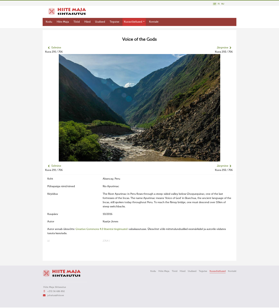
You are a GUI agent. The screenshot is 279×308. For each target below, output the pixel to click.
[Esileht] (67, 14)
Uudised (100, 22)
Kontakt (154, 22)
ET (215, 4)
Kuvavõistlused (133, 22)
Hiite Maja (63, 22)
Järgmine (222, 47)
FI (219, 4)
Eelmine (56, 47)
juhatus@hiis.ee (55, 295)
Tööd (76, 22)
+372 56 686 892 (56, 291)
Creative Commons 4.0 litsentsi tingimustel (102, 229)
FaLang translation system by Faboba (56, 256)
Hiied (87, 22)
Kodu (49, 22)
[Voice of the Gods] (139, 159)
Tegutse (114, 22)
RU (222, 4)
